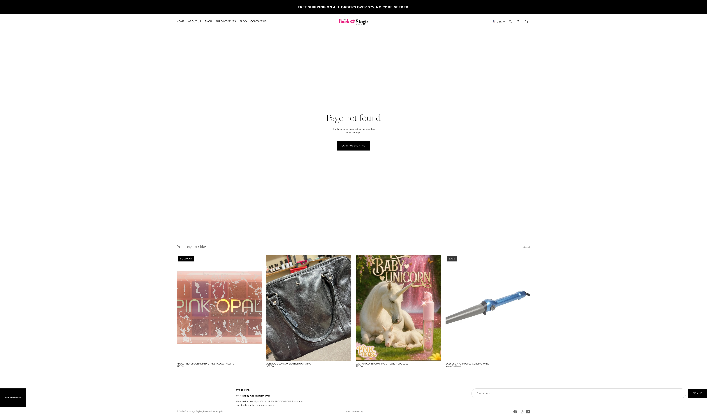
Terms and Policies (353, 411)
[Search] (510, 21)
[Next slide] (345, 308)
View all (526, 247)
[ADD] (345, 355)
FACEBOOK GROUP (281, 401)
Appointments (13, 397)
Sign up (697, 393)
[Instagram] (521, 411)
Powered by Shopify (213, 411)
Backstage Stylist (193, 411)
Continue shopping (353, 145)
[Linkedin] (528, 411)
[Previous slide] (271, 308)
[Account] (518, 21)
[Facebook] (515, 411)
